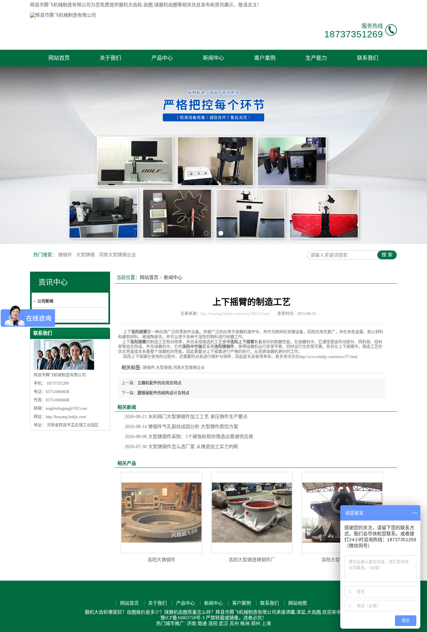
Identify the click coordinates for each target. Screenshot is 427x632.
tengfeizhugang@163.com (66, 408)
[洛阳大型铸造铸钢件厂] (252, 512)
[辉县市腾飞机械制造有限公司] (63, 15)
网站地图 (297, 603)
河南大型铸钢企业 (117, 254)
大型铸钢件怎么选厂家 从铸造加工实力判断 (181, 446)
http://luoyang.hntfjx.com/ (66, 416)
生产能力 (316, 58)
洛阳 (213, 623)
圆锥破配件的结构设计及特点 (163, 393)
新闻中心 (213, 58)
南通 (202, 623)
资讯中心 (53, 282)
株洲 (245, 623)
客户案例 (265, 58)
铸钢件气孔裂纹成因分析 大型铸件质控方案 (181, 426)
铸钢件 (65, 254)
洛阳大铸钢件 (161, 559)
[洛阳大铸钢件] (161, 512)
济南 (191, 623)
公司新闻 (45, 301)
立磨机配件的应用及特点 (159, 383)
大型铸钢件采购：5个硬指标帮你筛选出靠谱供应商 (189, 436)
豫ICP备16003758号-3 (182, 617)
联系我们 (367, 58)
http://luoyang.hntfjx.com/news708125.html (235, 313)
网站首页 (59, 58)
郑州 (255, 623)
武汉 (223, 623)
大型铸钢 (86, 254)
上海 (266, 623)
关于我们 (110, 58)
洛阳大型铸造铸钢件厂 (252, 559)
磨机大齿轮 (130, 4)
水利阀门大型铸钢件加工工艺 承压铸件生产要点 (186, 416)
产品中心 (162, 58)
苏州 (234, 623)
